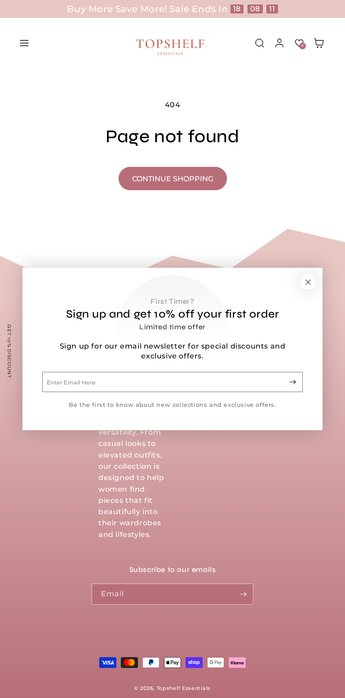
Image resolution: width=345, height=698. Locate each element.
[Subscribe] (292, 382)
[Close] (308, 282)
